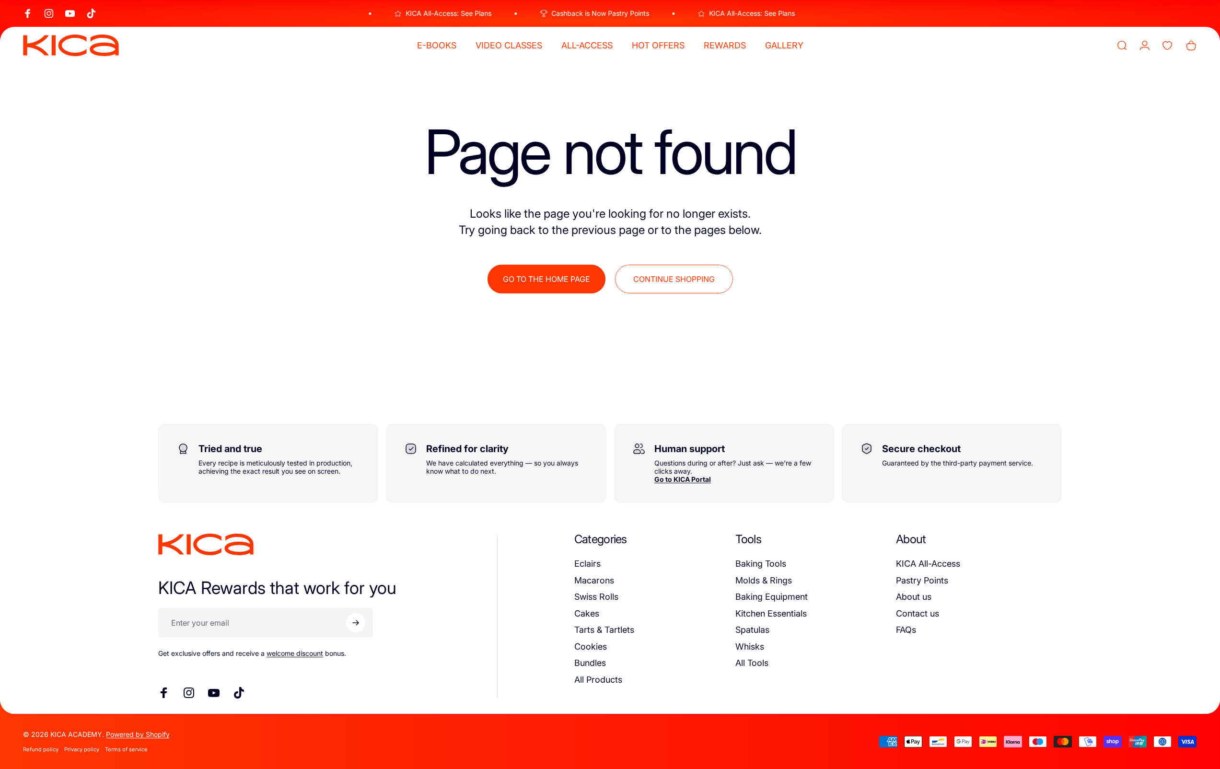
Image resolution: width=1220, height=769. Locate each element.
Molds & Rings (763, 580)
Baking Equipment (771, 597)
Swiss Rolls (596, 597)
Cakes (586, 613)
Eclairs (587, 564)
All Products (598, 680)
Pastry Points (922, 580)
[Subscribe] (355, 622)
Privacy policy (81, 749)
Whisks (749, 646)
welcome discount (295, 653)
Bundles (590, 663)
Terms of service (126, 749)
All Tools (751, 663)
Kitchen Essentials (771, 613)
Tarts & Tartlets (604, 630)
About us (913, 597)
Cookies (590, 646)
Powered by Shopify (138, 734)
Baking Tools (760, 564)
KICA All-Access (928, 564)
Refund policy (40, 749)
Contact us (917, 613)
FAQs (906, 630)
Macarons (594, 580)
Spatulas (752, 630)
